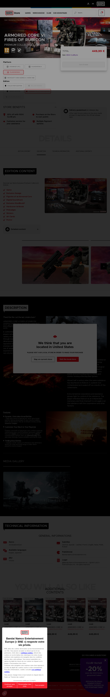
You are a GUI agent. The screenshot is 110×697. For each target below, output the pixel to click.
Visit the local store (68, 359)
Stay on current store (43, 359)
